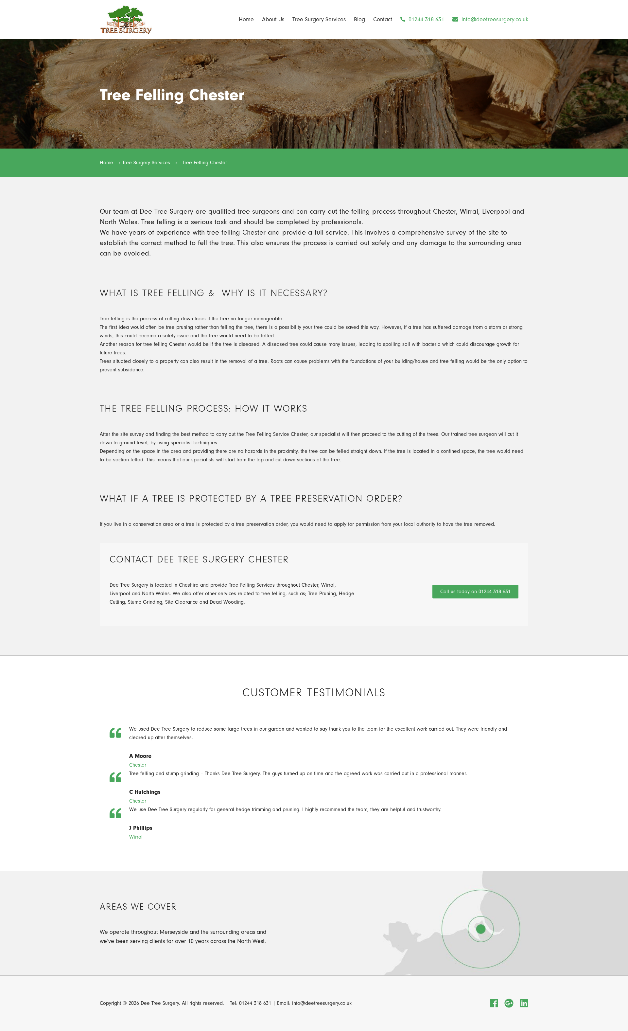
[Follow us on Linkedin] (524, 1004)
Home (246, 19)
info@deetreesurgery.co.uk (494, 19)
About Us (273, 19)
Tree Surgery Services (319, 19)
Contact (382, 19)
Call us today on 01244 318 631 (475, 592)
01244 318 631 (425, 19)
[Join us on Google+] (509, 1004)
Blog (359, 19)
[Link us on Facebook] (494, 1004)
